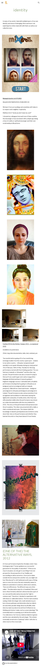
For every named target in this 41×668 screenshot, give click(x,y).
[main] (20, 10)
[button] (2, 2)
